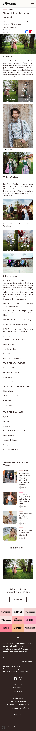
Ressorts (18, 714)
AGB (18, 695)
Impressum (18, 691)
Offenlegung (18, 698)
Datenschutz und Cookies (18, 705)
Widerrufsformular (18, 701)
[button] (3, 727)
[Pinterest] (31, 32)
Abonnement (18, 600)
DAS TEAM (18, 684)
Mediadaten (18, 688)
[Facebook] (27, 32)
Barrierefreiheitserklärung (18, 708)
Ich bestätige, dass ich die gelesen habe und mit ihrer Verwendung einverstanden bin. (17, 669)
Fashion (11, 9)
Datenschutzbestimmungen (11, 669)
